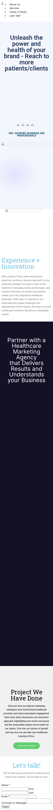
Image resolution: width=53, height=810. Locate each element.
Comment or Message (13, 802)
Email (5, 796)
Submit (6, 807)
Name (5, 785)
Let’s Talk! (15, 15)
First (31, 788)
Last (31, 792)
